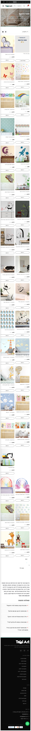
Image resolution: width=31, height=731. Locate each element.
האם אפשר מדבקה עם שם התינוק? (17, 611)
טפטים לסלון (23, 661)
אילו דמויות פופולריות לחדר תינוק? (17, 617)
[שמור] (2, 37)
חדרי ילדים (7, 593)
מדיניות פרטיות (23, 693)
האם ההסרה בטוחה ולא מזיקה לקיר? (17, 622)
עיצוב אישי (24, 679)
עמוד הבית (27, 11)
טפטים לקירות (23, 658)
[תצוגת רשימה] (3, 31)
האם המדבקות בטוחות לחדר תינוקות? (17, 606)
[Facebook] (27, 650)
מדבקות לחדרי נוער (24, 595)
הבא (26, 559)
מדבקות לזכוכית (23, 674)
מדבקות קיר (22, 11)
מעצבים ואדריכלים (22, 698)
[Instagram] (24, 650)
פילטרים (24, 32)
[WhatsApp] (20, 650)
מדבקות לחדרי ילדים (22, 671)
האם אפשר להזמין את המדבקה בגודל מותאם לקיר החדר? (17, 629)
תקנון (25, 695)
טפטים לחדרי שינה (22, 663)
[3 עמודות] (5, 31)
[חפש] (15, 6)
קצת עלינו (24, 701)
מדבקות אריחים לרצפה (21, 676)
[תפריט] (3, 6)
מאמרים (24, 688)
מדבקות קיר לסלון (22, 669)
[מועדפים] (24, 6)
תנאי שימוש (23, 690)
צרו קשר (24, 703)
